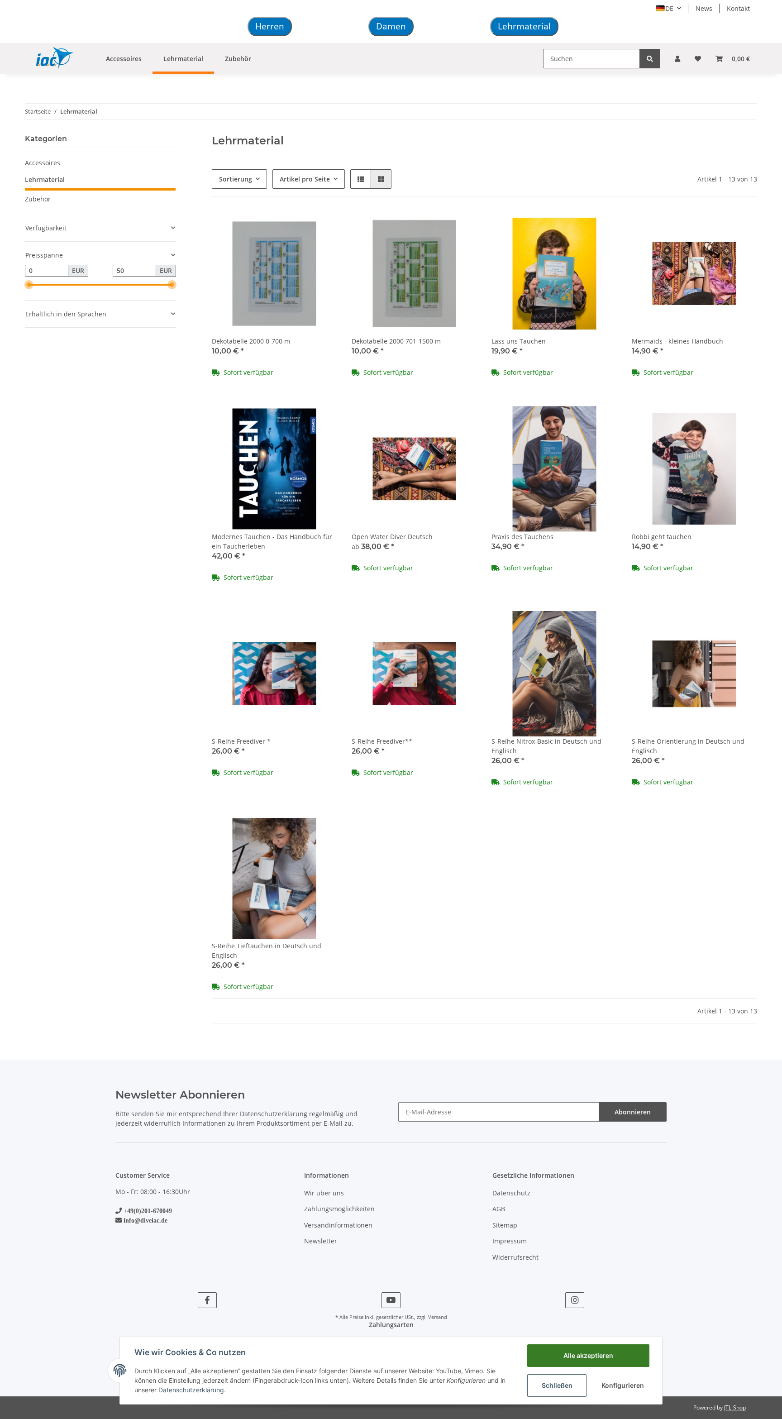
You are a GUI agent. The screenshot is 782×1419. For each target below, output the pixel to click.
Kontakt (738, 8)
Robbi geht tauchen (661, 536)
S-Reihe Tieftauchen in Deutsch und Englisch (266, 950)
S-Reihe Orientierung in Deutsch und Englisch (688, 746)
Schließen (557, 1385)
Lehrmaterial (524, 26)
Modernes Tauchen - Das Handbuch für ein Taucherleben (272, 541)
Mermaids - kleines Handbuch (677, 341)
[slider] (28, 284)
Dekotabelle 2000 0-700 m (251, 341)
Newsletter (320, 1241)
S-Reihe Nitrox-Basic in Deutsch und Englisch (546, 746)
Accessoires (42, 162)
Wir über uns (324, 1193)
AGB (498, 1208)
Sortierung (235, 179)
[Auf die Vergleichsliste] (298, 226)
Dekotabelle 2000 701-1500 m (396, 341)
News (704, 8)
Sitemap (504, 1225)
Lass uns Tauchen (518, 341)
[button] (677, 58)
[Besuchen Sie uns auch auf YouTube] (390, 1300)
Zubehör (38, 199)
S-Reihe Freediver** (382, 741)
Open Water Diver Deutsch (392, 536)
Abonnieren (633, 1112)
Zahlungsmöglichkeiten (339, 1208)
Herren (269, 26)
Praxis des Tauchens (522, 536)
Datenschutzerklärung (273, 1113)
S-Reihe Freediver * (241, 741)
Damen (391, 26)
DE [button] (669, 8)
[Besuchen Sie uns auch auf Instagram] (574, 1300)
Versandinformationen (338, 1225)
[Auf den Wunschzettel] (322, 226)
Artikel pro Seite (305, 179)
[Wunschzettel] (697, 58)
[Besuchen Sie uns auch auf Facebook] (207, 1300)
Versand (437, 1317)
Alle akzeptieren (588, 1355)
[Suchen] (649, 58)
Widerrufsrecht (515, 1257)
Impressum (509, 1241)
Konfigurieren (622, 1385)
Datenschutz (511, 1193)
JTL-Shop (735, 1407)
